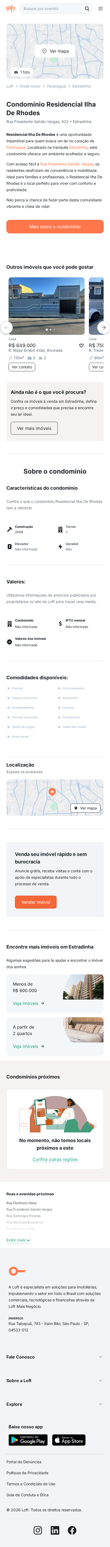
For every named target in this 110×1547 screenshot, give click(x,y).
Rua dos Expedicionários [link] (24, 1222)
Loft (9, 86)
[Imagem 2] (50, 330)
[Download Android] (28, 1440)
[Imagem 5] (61, 329)
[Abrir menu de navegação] (100, 8)
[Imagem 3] (54, 329)
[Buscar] (87, 8)
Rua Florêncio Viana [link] (21, 1203)
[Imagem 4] (57, 329)
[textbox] (55, 8)
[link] (34, 428)
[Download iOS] (69, 1440)
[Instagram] (38, 1531)
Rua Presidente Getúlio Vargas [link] (29, 1209)
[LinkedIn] (55, 1531)
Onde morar (30, 86)
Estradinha (78, 147)
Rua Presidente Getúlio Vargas (66, 164)
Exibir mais (15, 1240)
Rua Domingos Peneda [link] (23, 1216)
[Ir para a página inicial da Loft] (12, 8)
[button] (55, 797)
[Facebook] (72, 1531)
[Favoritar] (81, 345)
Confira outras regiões (55, 1159)
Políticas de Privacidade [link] (27, 1472)
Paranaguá (15, 147)
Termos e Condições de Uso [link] (30, 1483)
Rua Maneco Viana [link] (20, 1229)
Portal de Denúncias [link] (23, 1461)
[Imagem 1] (47, 330)
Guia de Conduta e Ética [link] (27, 1494)
